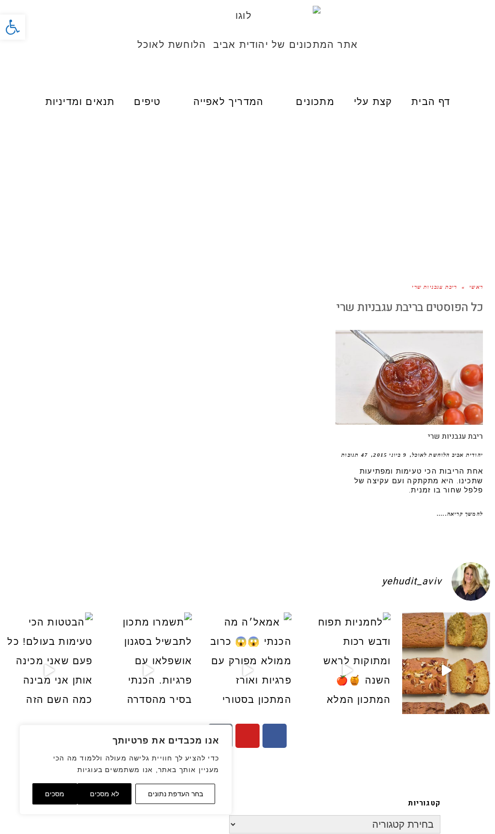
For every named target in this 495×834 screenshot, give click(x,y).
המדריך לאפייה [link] (228, 101)
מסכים (54, 794)
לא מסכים (104, 794)
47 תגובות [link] (354, 455)
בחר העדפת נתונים (175, 794)
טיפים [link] (147, 101)
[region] (125, 770)
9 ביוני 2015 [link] (389, 455)
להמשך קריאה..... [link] (460, 514)
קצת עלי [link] (373, 101)
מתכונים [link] (315, 101)
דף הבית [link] (430, 101)
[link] (12, 27)
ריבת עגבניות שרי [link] (455, 436)
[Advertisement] (247, 189)
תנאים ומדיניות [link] (80, 101)
